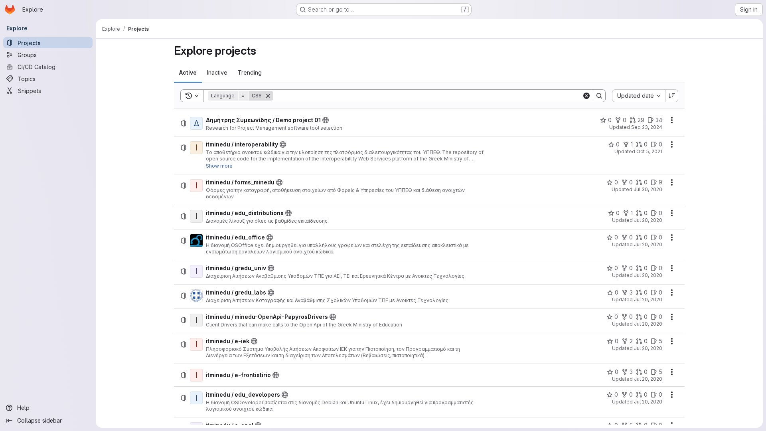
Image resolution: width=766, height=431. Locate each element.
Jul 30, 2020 (648, 189)
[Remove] (268, 96)
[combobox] (638, 95)
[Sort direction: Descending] (671, 95)
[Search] (599, 95)
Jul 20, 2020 (648, 220)
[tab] (188, 73)
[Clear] (586, 96)
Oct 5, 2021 (649, 151)
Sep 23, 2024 (646, 127)
